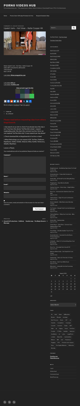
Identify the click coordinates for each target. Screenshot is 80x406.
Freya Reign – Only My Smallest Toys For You (61, 230)
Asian (60, 314)
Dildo (52, 328)
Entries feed (53, 371)
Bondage (52, 65)
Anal (51, 53)
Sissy (52, 345)
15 (71, 283)
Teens (51, 141)
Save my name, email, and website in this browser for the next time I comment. (24, 203)
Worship (53, 348)
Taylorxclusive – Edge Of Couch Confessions (61, 197)
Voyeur (52, 150)
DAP (51, 71)
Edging (61, 328)
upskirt (27, 105)
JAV (51, 106)
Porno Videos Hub (20, 5)
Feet (51, 79)
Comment (7, 155)
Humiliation (54, 334)
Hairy (51, 91)
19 (59, 286)
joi (59, 334)
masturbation (67, 337)
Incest (52, 100)
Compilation (53, 68)
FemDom (16, 105)
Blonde (53, 317)
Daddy (65, 325)
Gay (51, 88)
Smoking (52, 138)
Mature (52, 115)
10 (51, 283)
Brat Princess (54, 320)
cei (70, 320)
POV (58, 342)
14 (67, 283)
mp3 (62, 339)
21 (67, 286)
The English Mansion (61, 345)
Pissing (52, 126)
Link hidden (14, 75)
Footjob (53, 331)
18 (55, 286)
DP (51, 74)
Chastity (53, 323)
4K (24, 105)
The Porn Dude (63, 37)
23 (74, 286)
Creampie (68, 323)
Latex (51, 109)
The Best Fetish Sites (55, 40)
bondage (65, 317)
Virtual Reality (53, 147)
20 (63, 286)
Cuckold (53, 325)
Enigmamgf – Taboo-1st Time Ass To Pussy (61, 257)
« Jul (51, 295)
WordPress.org (54, 377)
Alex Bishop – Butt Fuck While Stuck (59, 262)
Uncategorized (54, 144)
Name (6, 176)
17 (51, 286)
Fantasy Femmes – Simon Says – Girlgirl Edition (62, 187)
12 (59, 283)
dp (56, 328)
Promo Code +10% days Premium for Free (21, 15)
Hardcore (52, 97)
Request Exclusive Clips (42, 15)
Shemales (52, 135)
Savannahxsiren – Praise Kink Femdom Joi (61, 174)
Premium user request (68, 342)
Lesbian (52, 112)
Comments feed (54, 374)
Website (6, 192)
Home (5, 15)
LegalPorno (70, 334)
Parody (52, 123)
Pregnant (52, 129)
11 (55, 283)
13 (63, 283)
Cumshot (59, 325)
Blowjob (59, 317)
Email (6, 184)
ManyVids (59, 337)
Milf (51, 117)
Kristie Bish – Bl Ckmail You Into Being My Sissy (62, 178)
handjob (66, 331)
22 (71, 286)
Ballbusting (67, 314)
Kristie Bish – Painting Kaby (57, 220)
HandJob (52, 94)
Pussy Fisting (53, 132)
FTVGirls (59, 331)
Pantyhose (68, 339)
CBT (66, 320)
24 (51, 289)
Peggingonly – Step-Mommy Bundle (59, 183)
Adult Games (53, 50)
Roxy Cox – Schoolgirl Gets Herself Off (60, 247)
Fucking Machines (55, 85)
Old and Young (54, 120)
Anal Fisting (53, 56)
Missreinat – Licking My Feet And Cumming (61, 266)
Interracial (52, 103)
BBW (51, 59)
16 (74, 283)
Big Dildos (52, 62)
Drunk (51, 77)
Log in (51, 368)
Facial (66, 328)
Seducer (21, 26)
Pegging (53, 342)
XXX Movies (53, 155)
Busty (61, 320)
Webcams (52, 152)
